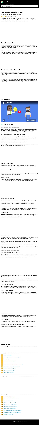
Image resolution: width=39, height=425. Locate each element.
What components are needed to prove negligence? (12, 357)
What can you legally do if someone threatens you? (12, 412)
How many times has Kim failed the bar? (10, 404)
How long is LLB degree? (8, 355)
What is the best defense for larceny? (10, 408)
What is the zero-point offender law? (10, 402)
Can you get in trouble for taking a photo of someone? (12, 410)
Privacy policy (21, 423)
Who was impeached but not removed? (10, 406)
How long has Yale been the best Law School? (11, 398)
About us (16, 423)
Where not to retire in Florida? (9, 414)
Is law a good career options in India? (10, 368)
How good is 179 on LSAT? (8, 400)
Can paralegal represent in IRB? (9, 370)
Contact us (12, 4)
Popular (7, 4)
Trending (2, 4)
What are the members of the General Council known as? (13, 364)
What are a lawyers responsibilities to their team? (12, 366)
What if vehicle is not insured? (9, 372)
